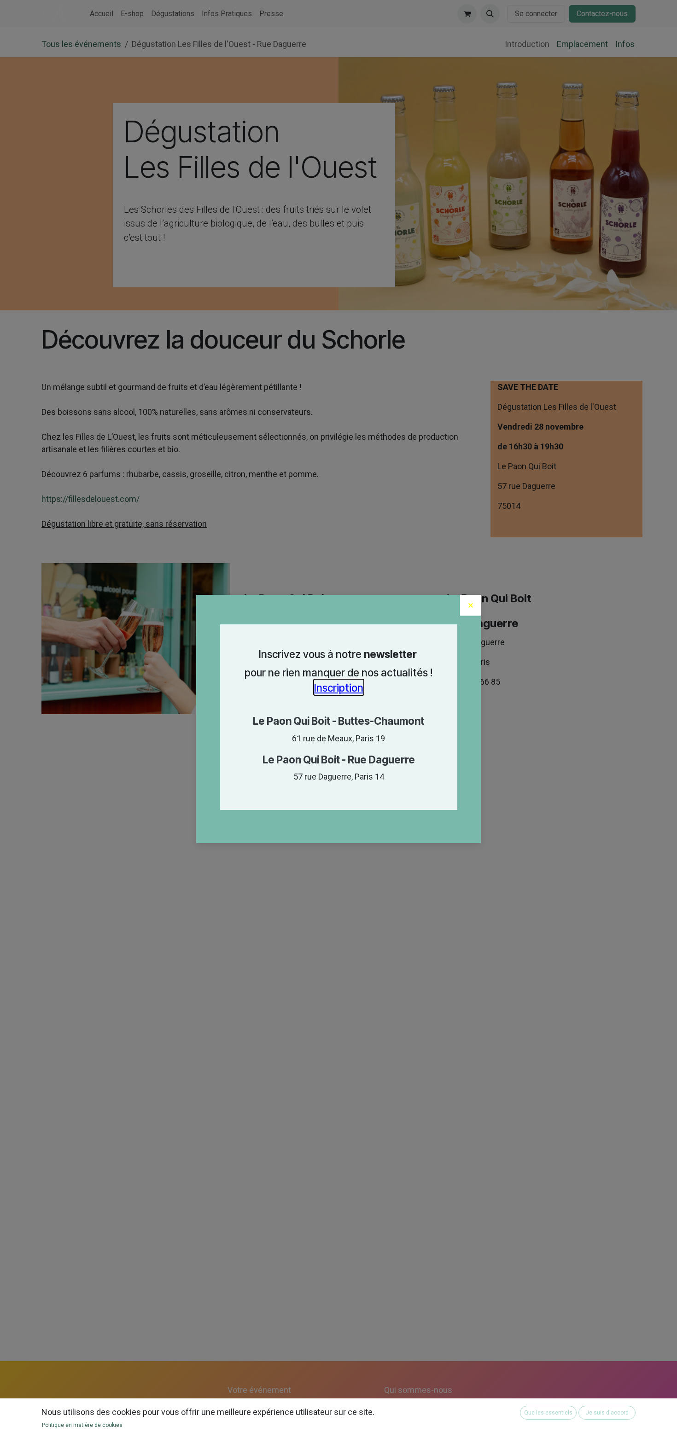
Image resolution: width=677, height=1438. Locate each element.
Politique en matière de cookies (82, 1425)
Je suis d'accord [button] (607, 1412)
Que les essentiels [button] (548, 1412)
